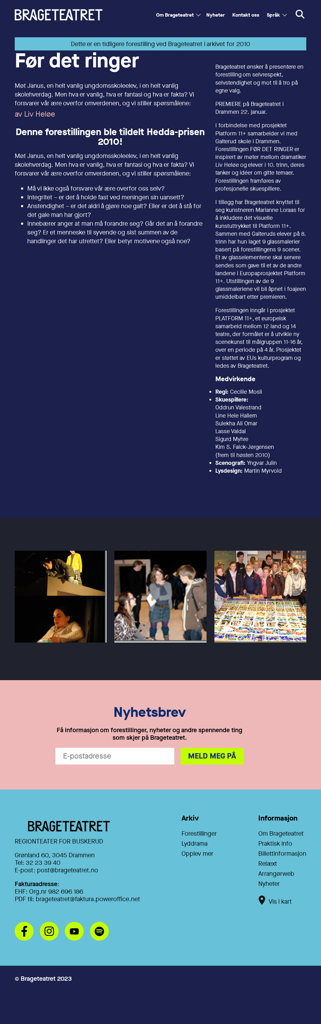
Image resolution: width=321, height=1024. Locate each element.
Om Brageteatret (175, 15)
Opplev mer (197, 853)
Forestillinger (199, 833)
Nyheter (215, 15)
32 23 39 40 (43, 863)
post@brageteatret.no (67, 870)
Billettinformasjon (282, 853)
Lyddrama (195, 843)
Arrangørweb (276, 873)
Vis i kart (280, 901)
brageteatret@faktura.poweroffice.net (88, 899)
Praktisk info (275, 843)
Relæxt (267, 863)
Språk (273, 15)
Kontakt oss (245, 15)
